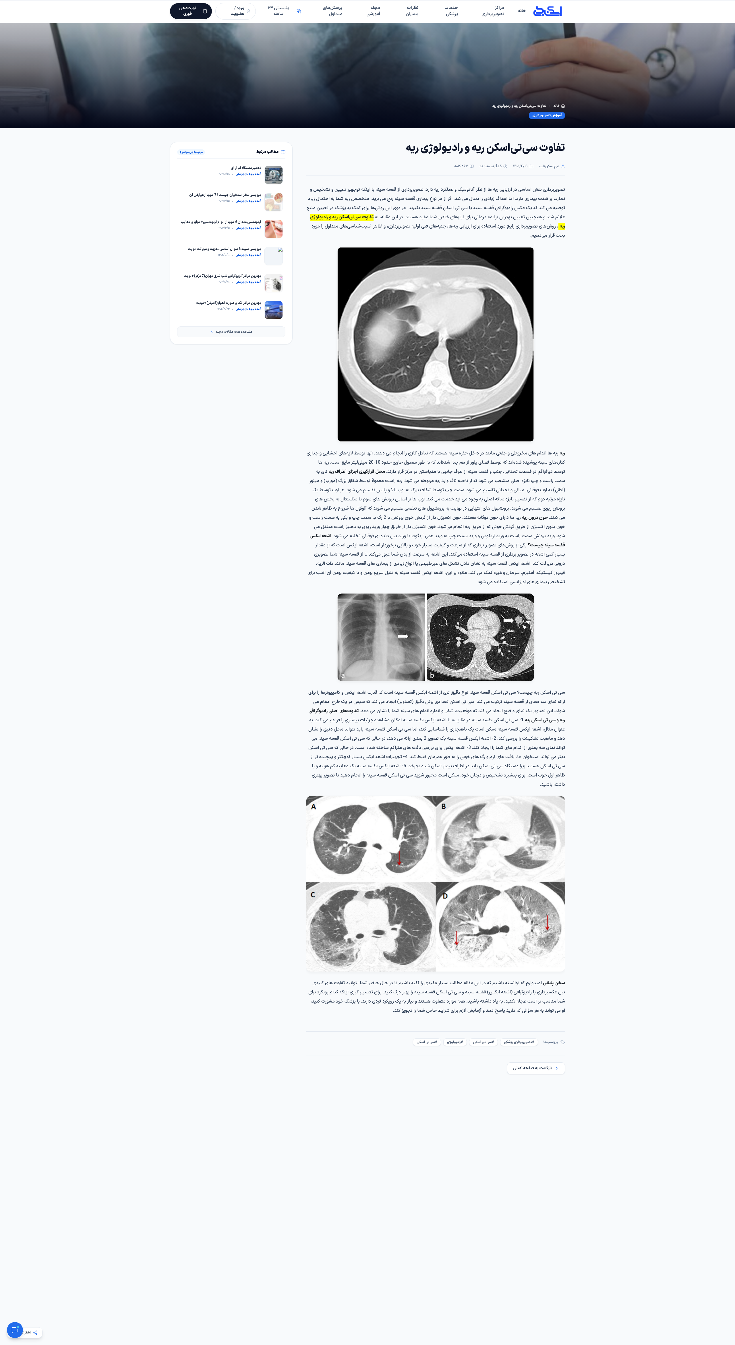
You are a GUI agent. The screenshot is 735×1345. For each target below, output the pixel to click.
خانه (522, 11)
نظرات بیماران (412, 11)
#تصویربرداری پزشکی (519, 1042)
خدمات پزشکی (451, 11)
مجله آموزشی (373, 11)
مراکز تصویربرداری (492, 11)
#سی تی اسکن (483, 1042)
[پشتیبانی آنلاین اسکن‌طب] (15, 1330)
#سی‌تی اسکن (427, 1042)
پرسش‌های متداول (332, 11)
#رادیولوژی (455, 1042)
